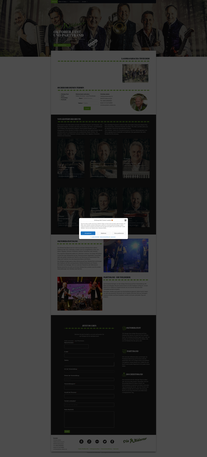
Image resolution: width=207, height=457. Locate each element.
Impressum (113, 236)
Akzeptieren (88, 233)
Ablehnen (103, 233)
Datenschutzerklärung (105, 236)
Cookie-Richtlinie (95, 236)
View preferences (119, 233)
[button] (125, 220)
